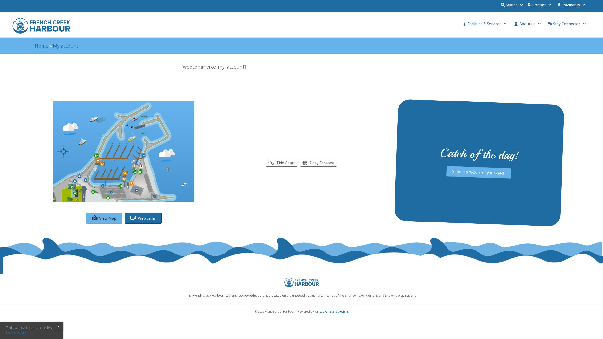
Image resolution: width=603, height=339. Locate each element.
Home (41, 46)
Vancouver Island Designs (331, 312)
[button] (539, 4)
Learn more (16, 332)
